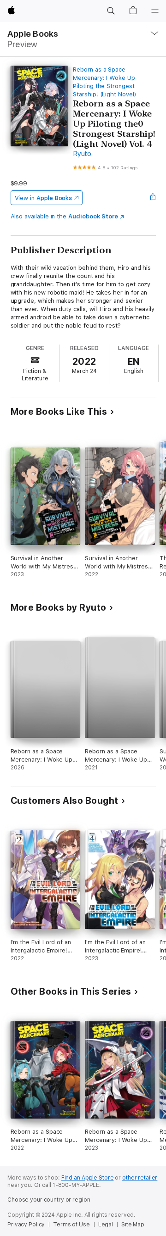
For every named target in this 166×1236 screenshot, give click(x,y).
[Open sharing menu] (152, 197)
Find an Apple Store (87, 1178)
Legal (105, 1224)
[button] (111, 11)
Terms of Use (71, 1224)
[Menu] (155, 11)
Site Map (132, 1224)
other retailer (139, 1178)
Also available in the (65, 216)
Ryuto (82, 154)
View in (43, 198)
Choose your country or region (48, 1200)
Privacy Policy (26, 1224)
